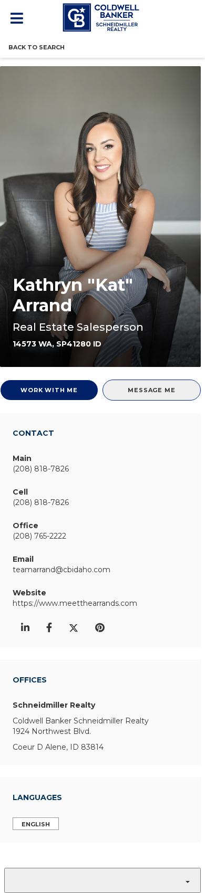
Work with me (49, 390)
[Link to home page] (102, 17)
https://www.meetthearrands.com (75, 603)
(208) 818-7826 (41, 469)
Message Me (151, 390)
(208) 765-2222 (39, 536)
